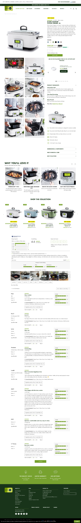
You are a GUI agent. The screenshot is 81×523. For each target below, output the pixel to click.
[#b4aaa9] (61, 42)
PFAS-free (16, 498)
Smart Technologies (18, 501)
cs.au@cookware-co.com (47, 492)
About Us (17, 488)
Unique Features (18, 502)
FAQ (24, 1)
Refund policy (46, 507)
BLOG (21, 1)
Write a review (60, 20)
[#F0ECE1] (50, 42)
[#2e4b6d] (58, 42)
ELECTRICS (54, 8)
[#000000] (56, 42)
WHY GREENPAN (6, 1)
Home (5, 13)
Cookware (37, 8)
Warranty (30, 496)
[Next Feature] (75, 164)
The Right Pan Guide (32, 492)
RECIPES (17, 1)
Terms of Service (35, 507)
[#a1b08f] (53, 42)
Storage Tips (31, 495)
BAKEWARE (45, 8)
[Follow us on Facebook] (19, 514)
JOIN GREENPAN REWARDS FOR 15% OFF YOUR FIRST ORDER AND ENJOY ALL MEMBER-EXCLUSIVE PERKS (40, 4)
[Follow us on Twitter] (16, 514)
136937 (44, 498)
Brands (62, 8)
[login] (73, 8)
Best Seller (29, 8)
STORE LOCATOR (29, 1)
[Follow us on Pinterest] (24, 514)
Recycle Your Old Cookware (20, 495)
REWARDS (13, 1)
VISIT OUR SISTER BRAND (64, 1)
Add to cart (54, 55)
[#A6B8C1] (48, 42)
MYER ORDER (45, 495)
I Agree (77, 521)
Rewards (16, 496)
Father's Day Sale (20, 8)
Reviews (16, 492)
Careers (55, 507)
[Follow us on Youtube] (26, 514)
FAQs (30, 488)
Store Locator (17, 504)
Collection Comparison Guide (34, 499)
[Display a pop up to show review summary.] (16, 223)
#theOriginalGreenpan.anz (19, 511)
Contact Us (45, 488)
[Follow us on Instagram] (21, 514)
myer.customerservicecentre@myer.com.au (50, 496)
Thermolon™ (17, 499)
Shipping (30, 498)
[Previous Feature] (72, 164)
